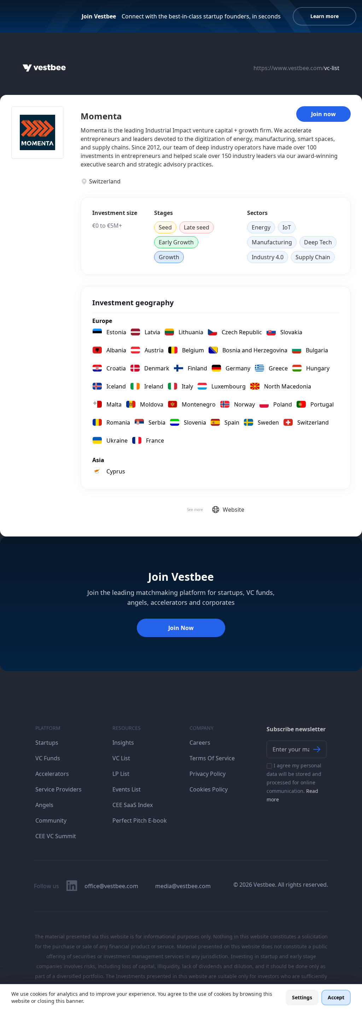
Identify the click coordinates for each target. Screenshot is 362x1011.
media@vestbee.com (183, 886)
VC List (121, 758)
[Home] (44, 68)
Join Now (181, 628)
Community (50, 820)
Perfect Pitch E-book (139, 820)
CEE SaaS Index (132, 805)
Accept (336, 997)
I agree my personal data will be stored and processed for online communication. (294, 782)
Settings (302, 997)
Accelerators (52, 774)
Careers (199, 742)
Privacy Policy (207, 774)
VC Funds (47, 758)
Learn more (324, 16)
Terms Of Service (212, 758)
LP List (120, 774)
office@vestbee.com (111, 886)
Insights (123, 742)
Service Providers (58, 789)
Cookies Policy (208, 789)
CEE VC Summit (55, 836)
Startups (46, 742)
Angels (44, 805)
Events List (126, 789)
